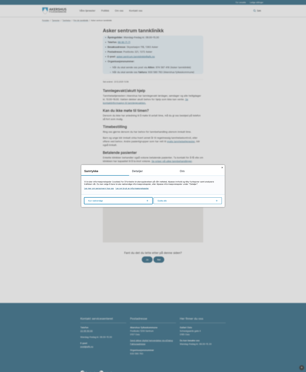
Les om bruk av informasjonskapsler (132, 188)
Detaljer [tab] (137, 171)
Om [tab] (182, 171)
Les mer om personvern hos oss (99, 188)
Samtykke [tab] (91, 171)
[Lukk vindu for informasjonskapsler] (222, 167)
